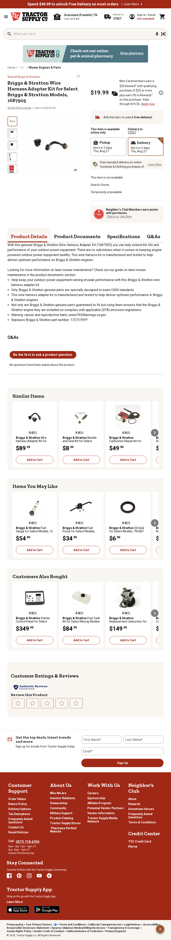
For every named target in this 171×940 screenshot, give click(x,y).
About (132, 799)
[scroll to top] (160, 929)
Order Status (17, 799)
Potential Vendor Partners (105, 808)
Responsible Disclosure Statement (28, 928)
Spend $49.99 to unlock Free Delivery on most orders (72, 4)
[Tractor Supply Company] (29, 16)
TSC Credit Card (139, 841)
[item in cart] (162, 16)
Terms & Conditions (142, 822)
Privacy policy (15, 924)
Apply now (148, 104)
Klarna (132, 846)
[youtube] (39, 875)
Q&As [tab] (153, 236)
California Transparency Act (104, 924)
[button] (141, 4)
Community (58, 808)
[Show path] (22, 67)
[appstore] (18, 909)
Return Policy (17, 804)
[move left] (16, 432)
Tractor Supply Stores (65, 823)
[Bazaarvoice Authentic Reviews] (31, 687)
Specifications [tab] (123, 236)
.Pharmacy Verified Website (63, 829)
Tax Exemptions (19, 814)
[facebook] (9, 875)
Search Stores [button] (100, 184)
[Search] (9, 34)
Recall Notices (18, 832)
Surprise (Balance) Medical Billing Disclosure (78, 928)
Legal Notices (132, 924)
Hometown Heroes (141, 809)
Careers (93, 793)
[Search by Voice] (157, 33)
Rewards (134, 804)
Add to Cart (35, 459)
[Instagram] (29, 875)
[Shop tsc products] (85, 53)
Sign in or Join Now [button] (119, 216)
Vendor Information (101, 813)
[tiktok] (49, 875)
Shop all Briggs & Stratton (24, 76)
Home (11, 67)
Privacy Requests (115, 931)
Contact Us (16, 827)
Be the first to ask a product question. (43, 355)
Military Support (61, 813)
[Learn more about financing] (160, 92)
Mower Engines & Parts (45, 67)
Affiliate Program (99, 803)
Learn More (131, 4)
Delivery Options (19, 809)
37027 (132, 132)
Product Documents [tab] (77, 236)
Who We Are (58, 793)
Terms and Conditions (72, 924)
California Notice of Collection (84, 931)
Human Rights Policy (19, 931)
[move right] (154, 432)
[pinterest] (19, 875)
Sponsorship (96, 798)
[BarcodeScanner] (163, 33)
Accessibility (150, 924)
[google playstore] (47, 909)
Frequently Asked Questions (20, 820)
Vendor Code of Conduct (49, 931)
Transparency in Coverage (124, 928)
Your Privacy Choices (39, 924)
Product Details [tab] (29, 236)
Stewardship (58, 803)
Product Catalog (61, 818)
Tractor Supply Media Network (102, 819)
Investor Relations (62, 798)
